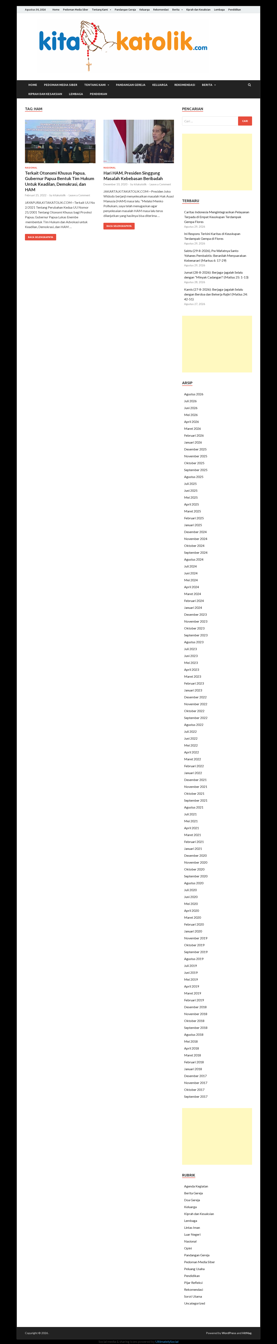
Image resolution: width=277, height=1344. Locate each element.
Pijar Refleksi (193, 1282)
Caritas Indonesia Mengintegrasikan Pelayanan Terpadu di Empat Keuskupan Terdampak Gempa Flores (216, 217)
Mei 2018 (191, 1041)
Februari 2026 (194, 435)
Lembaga (219, 9)
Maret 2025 (192, 511)
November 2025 (195, 456)
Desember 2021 (195, 780)
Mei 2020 (191, 904)
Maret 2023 (192, 676)
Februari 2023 (194, 683)
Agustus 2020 (193, 883)
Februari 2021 (194, 842)
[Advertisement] (217, 162)
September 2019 (195, 952)
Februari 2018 (194, 1062)
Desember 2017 (195, 1076)
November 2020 (195, 862)
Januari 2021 (193, 848)
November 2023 (195, 621)
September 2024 (195, 552)
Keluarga (145, 9)
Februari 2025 (194, 518)
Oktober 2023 (194, 628)
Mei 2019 (191, 979)
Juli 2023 (190, 649)
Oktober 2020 (194, 869)
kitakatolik (59, 195)
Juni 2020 (191, 897)
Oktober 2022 (194, 711)
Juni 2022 (191, 738)
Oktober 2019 (194, 945)
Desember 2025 (195, 449)
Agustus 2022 (193, 724)
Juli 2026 (190, 401)
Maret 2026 (192, 428)
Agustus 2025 (193, 477)
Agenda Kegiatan (196, 1186)
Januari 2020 (193, 931)
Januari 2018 (193, 1069)
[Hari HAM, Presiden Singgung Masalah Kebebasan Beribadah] (138, 143)
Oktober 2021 (194, 793)
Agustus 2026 (193, 394)
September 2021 (195, 800)
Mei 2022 (191, 745)
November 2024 (195, 539)
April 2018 (191, 1048)
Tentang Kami (100, 9)
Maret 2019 (192, 993)
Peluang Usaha (194, 1269)
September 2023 (195, 635)
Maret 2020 (192, 917)
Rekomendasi (161, 9)
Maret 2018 (192, 1055)
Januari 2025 (193, 525)
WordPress (229, 1333)
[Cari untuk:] (217, 121)
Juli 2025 (190, 483)
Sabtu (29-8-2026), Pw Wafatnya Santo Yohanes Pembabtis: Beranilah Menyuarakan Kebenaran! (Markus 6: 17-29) (215, 255)
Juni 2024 (191, 573)
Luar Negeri (192, 1234)
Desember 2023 (195, 614)
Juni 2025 (191, 490)
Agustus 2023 (193, 642)
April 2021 (191, 828)
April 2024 (191, 587)
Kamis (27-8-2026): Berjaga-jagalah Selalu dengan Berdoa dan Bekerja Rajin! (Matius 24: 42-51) (216, 294)
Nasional (31, 167)
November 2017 (195, 1083)
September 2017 (195, 1096)
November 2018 (195, 1014)
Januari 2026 (193, 442)
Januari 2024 (193, 607)
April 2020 (191, 910)
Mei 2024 (191, 580)
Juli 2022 (190, 731)
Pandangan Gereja (125, 9)
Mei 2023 (191, 663)
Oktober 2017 (194, 1089)
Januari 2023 (193, 690)
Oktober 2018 (194, 1021)
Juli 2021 (190, 814)
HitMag (246, 1333)
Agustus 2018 (193, 1034)
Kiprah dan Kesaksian (198, 9)
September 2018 (195, 1027)
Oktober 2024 (194, 545)
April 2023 (191, 669)
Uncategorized (194, 1303)
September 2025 (195, 470)
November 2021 (195, 786)
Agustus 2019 (193, 959)
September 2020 (195, 876)
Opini (188, 1248)
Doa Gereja (192, 1200)
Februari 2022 (194, 766)
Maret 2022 (192, 759)
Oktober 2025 (194, 463)
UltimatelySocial (166, 1341)
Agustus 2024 (193, 559)
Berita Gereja (193, 1193)
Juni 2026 (191, 408)
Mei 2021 (191, 821)
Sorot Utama (193, 1296)
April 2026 (191, 421)
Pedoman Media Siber (75, 9)
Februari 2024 (194, 601)
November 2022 (195, 704)
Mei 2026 (191, 415)
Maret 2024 (192, 594)
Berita (175, 9)
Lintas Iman (192, 1227)
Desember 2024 (195, 532)
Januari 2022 (193, 773)
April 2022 (191, 752)
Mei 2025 (191, 497)
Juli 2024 (190, 566)
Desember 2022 (195, 697)
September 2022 (195, 718)
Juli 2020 (190, 890)
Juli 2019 (190, 965)
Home (56, 9)
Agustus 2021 (193, 807)
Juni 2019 (191, 972)
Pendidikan (234, 9)
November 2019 (195, 938)
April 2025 (191, 504)
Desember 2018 (195, 1007)
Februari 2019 (194, 1000)
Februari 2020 (194, 924)
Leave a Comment (79, 195)
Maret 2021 (192, 835)
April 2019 (191, 986)
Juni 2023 (191, 656)
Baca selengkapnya (40, 237)
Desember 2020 (195, 855)
